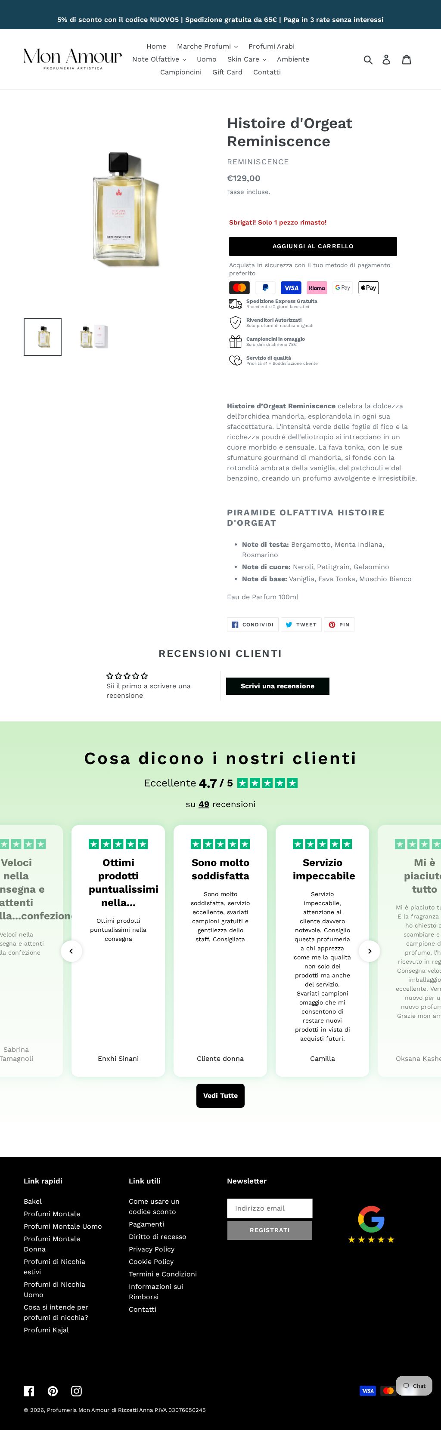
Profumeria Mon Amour (78, 1410)
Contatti (142, 1309)
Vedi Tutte (220, 1095)
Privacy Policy (151, 1249)
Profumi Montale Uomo (63, 1226)
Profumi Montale (52, 1214)
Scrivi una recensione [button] (277, 686)
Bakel (33, 1201)
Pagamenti (146, 1224)
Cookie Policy (151, 1261)
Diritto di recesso (157, 1237)
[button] (71, 951)
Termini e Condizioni (163, 1274)
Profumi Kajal (46, 1330)
